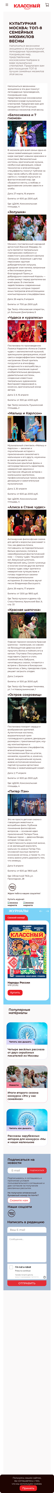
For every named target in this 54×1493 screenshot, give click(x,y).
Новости (14, 1085)
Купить (15, 992)
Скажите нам (19, 1200)
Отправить (26, 1283)
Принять (28, 1488)
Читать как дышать (20, 1042)
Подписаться (37, 1170)
